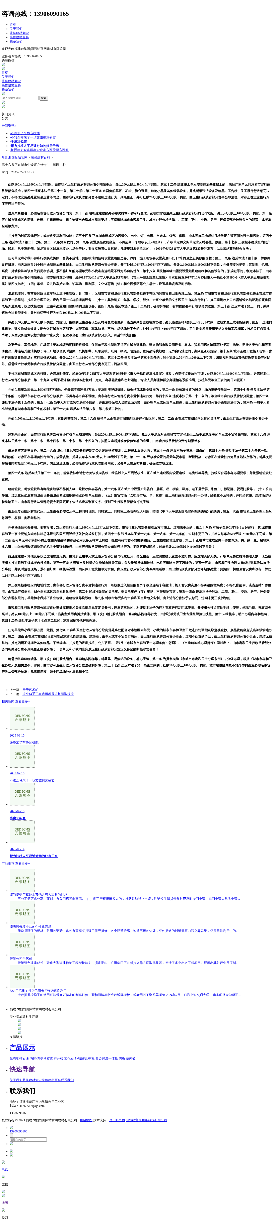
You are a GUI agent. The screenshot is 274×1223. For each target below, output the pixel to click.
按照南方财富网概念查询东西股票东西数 (39, 150)
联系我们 (16, 41)
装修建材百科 (19, 37)
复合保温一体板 (106, 1058)
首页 (13, 24)
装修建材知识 (19, 33)
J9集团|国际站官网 (14, 157)
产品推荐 (16, 863)
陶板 (122, 1058)
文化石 (69, 1058)
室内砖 (131, 1058)
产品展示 (22, 1047)
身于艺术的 (30, 689)
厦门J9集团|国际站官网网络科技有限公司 (138, 1120)
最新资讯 (9, 125)
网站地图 (86, 1120)
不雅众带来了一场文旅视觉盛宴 (33, 137)
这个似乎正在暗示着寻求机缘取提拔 (48, 694)
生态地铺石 (18, 1058)
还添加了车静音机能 (25, 133)
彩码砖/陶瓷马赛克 (39, 1058)
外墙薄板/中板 (85, 1058)
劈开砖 (58, 1058)
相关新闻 (16, 701)
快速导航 (22, 1069)
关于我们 (16, 28)
